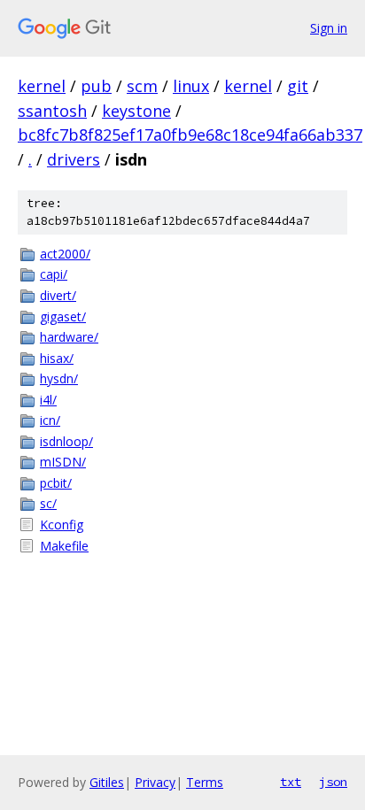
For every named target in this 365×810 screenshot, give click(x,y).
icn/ (50, 420)
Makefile (64, 545)
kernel (42, 85)
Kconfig (61, 524)
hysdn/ (59, 378)
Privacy (155, 782)
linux (191, 85)
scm (142, 85)
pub (96, 85)
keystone (136, 110)
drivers (73, 159)
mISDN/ (63, 461)
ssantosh (52, 110)
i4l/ (48, 399)
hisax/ (57, 358)
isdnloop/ (66, 441)
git (297, 85)
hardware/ (69, 336)
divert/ (58, 295)
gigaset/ (63, 316)
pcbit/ (56, 482)
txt (290, 782)
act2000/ (65, 253)
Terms (204, 782)
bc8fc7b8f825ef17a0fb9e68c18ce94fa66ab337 (190, 134)
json (333, 782)
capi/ (53, 274)
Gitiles (106, 782)
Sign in (328, 27)
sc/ (48, 503)
